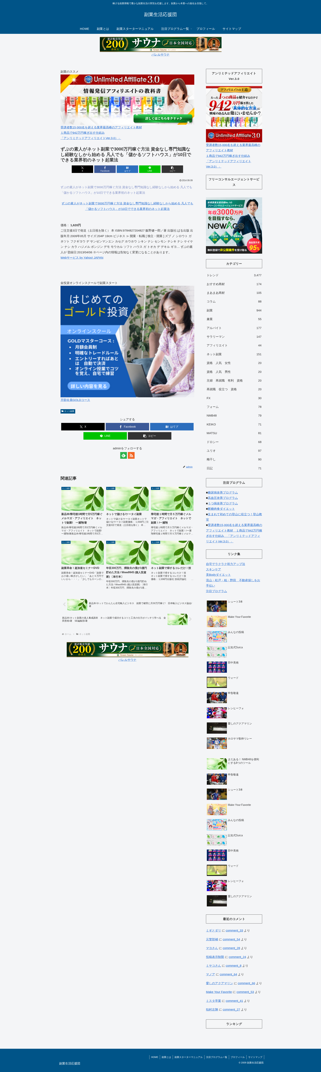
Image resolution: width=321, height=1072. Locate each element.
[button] (172, 169)
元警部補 (212, 939)
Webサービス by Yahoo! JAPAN (82, 257)
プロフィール (238, 1057)
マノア (210, 974)
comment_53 (245, 992)
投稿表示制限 (215, 957)
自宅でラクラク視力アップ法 (225, 564)
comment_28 (231, 948)
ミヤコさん (213, 965)
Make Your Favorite (219, 992)
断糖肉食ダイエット (221, 508)
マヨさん (212, 948)
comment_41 (234, 1001)
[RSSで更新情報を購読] (131, 455)
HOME (154, 1057)
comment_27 (231, 1009)
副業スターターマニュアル (189, 1057)
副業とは (166, 1057)
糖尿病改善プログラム (223, 492)
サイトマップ (255, 1057)
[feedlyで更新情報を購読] (123, 455)
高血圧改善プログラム (223, 498)
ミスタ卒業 (213, 1001)
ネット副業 (69, 411)
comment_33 (234, 930)
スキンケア (213, 569)
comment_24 (237, 957)
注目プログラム (216, 591)
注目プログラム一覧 (216, 1057)
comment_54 (231, 939)
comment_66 (246, 983)
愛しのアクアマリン (219, 983)
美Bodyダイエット (218, 574)
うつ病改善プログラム (223, 503)
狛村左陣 (212, 1009)
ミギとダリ (213, 930)
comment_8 (233, 965)
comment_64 (228, 974)
